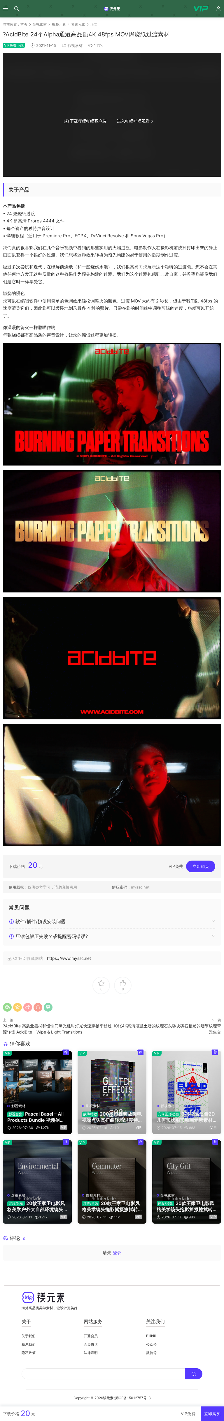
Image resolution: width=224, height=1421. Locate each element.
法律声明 (91, 1353)
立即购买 (200, 866)
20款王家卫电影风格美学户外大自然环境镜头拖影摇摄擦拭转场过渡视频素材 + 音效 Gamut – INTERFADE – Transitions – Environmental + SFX (36, 1206)
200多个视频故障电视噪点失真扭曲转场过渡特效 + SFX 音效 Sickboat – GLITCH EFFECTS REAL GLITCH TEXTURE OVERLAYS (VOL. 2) (112, 1117)
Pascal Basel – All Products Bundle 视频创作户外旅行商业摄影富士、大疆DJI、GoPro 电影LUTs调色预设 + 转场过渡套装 (36, 1117)
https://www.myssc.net (69, 958)
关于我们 (29, 1336)
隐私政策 (29, 1353)
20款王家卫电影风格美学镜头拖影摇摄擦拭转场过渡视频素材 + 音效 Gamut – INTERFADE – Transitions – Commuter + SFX (112, 1206)
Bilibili (151, 1336)
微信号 (151, 1353)
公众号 (151, 1344)
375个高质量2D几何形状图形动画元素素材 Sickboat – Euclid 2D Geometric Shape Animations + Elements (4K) (187, 1117)
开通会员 (91, 1336)
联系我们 (29, 1344)
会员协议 (91, 1344)
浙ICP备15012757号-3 (132, 1398)
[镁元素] (112, 8)
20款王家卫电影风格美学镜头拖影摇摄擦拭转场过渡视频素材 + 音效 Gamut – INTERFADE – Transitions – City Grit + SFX (186, 1206)
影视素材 (75, 45)
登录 (117, 1252)
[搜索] (17, 9)
